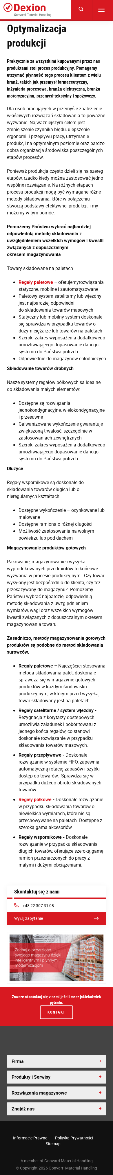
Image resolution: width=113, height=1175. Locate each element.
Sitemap (53, 1143)
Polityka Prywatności (74, 1138)
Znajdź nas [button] (23, 1109)
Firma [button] (18, 1061)
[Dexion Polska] (27, 9)
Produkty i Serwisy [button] (31, 1077)
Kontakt (56, 1012)
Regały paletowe (36, 282)
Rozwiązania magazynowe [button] (39, 1093)
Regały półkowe (35, 799)
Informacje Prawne (30, 1138)
